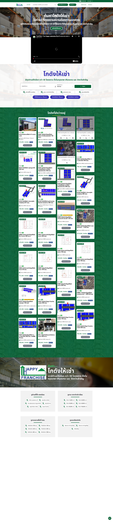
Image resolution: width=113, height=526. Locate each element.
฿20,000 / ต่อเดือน (43, 175)
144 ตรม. (51, 275)
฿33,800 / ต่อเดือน (24, 175)
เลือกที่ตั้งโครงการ (62, 5)
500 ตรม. (89, 334)
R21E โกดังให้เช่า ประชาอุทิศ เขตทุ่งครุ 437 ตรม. (26, 202)
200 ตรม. (51, 242)
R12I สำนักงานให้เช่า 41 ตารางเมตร (27, 135)
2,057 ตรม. (90, 300)
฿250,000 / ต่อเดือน (82, 300)
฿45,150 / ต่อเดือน (82, 167)
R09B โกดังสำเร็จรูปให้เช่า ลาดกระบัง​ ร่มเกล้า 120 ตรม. (65, 218)
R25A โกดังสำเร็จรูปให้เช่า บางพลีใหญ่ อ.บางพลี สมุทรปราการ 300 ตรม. (65, 185)
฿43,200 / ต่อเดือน (43, 209)
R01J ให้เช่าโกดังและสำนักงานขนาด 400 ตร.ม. (46, 335)
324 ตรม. (70, 291)
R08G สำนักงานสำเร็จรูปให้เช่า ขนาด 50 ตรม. (27, 269)
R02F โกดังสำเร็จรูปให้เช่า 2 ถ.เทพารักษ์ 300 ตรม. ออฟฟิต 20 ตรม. (27, 336)
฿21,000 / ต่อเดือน (24, 309)
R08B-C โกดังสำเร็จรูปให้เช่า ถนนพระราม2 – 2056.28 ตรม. (85, 293)
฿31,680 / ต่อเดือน (43, 276)
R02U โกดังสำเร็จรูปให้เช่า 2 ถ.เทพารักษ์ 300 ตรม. (84, 160)
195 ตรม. (70, 325)
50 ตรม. (31, 275)
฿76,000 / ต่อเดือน (24, 242)
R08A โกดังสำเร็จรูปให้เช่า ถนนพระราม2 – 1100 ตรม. (85, 226)
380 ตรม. (89, 200)
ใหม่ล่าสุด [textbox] (59, 86)
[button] (85, 170)
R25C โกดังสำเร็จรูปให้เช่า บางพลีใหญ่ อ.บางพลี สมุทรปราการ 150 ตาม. (45, 169)
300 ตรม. (89, 166)
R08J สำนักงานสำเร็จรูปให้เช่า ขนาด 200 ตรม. (46, 235)
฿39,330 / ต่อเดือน (24, 209)
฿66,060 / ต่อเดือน (43, 142)
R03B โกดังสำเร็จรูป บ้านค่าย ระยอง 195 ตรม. (65, 318)
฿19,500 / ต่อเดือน (62, 325)
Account (89, 1)
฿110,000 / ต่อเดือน (82, 233)
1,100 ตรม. (90, 233)
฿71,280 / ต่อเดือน (62, 291)
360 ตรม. (51, 209)
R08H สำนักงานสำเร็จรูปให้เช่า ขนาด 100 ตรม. (85, 260)
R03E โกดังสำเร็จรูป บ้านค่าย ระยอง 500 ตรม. (85, 327)
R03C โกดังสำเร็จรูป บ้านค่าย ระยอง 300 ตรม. (46, 302)
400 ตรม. (51, 342)
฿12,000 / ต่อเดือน (24, 142)
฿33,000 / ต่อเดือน (62, 258)
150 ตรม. (51, 175)
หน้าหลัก (28, 5)
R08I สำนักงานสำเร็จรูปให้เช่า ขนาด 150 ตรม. (65, 251)
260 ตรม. (31, 175)
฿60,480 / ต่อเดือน (82, 334)
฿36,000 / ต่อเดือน (62, 191)
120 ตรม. (70, 225)
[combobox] (65, 86)
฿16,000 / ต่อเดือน (62, 225)
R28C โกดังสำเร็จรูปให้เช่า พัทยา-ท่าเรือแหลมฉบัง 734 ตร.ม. (45, 135)
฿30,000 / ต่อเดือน (43, 309)
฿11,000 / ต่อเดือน (24, 276)
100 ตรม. (89, 267)
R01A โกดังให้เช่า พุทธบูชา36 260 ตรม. (27, 168)
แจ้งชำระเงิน (83, 5)
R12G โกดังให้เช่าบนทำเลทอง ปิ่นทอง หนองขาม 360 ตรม (46, 202)
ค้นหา (83, 86)
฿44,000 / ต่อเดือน (43, 242)
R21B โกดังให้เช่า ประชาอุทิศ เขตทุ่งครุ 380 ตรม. (84, 193)
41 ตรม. (31, 142)
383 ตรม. (31, 242)
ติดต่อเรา (90, 5)
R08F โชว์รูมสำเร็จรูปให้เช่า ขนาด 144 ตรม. (45, 269)
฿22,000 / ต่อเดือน (82, 267)
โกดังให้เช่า (72, 5)
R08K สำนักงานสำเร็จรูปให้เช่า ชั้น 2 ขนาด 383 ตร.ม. (27, 235)
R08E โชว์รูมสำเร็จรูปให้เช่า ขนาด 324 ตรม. (65, 284)
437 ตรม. (31, 209)
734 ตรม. (51, 142)
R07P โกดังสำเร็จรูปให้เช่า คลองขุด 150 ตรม (26, 302)
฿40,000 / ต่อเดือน (24, 342)
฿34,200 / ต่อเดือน (82, 200)
